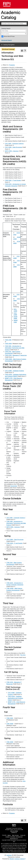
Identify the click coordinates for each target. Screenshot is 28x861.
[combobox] (14, 23)
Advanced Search (6, 40)
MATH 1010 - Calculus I (12, 151)
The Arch (23, 655)
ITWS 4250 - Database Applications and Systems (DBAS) (15, 698)
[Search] (26, 34)
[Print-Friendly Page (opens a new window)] (22, 50)
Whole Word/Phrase (9, 36)
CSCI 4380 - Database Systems (14, 371)
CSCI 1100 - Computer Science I (14, 143)
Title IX (22, 835)
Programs (12, 65)
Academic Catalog (10, 15)
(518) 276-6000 (14, 831)
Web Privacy (15, 835)
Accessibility (14, 838)
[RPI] (6, 4)
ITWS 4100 (8, 340)
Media (9, 835)
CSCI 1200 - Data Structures (13, 147)
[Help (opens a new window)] (25, 50)
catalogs (9, 855)
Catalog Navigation (9, 44)
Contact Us (14, 832)
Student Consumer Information (14, 836)
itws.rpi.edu (13, 486)
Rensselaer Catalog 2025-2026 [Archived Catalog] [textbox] (12, 23)
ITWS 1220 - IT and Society (13, 180)
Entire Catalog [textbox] (5, 30)
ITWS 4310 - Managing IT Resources (16, 355)
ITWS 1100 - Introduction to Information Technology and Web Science (14, 347)
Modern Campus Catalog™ (18, 859)
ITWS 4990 (8, 343)
